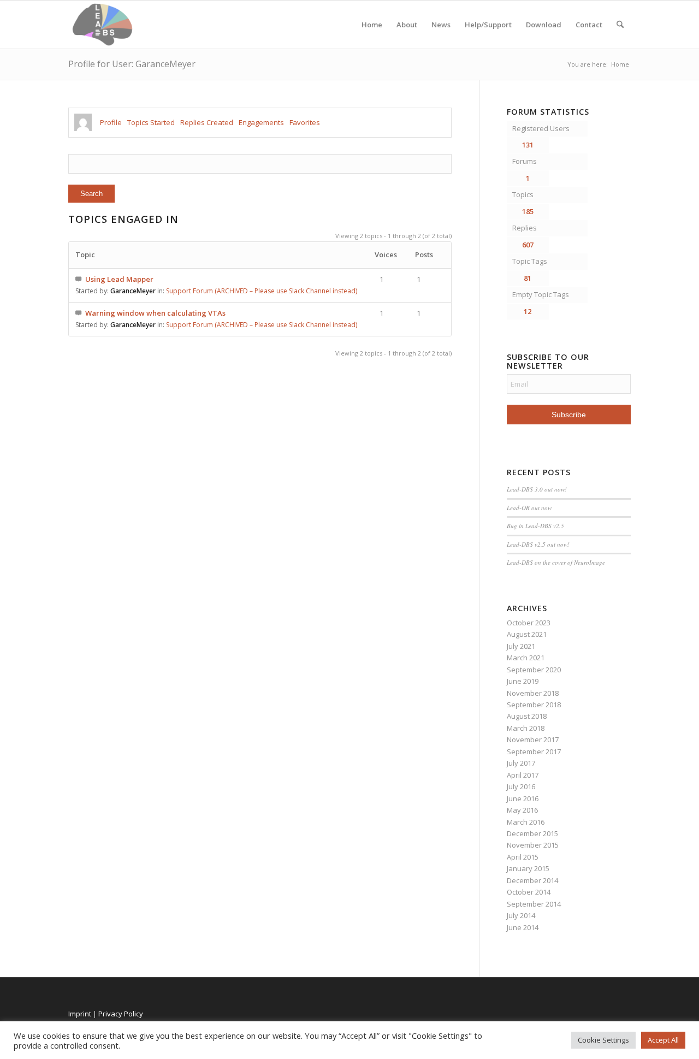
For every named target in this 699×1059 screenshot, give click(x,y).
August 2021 (527, 634)
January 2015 (528, 868)
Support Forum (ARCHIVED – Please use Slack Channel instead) (261, 290)
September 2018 (534, 704)
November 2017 (533, 739)
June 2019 (522, 681)
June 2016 (522, 798)
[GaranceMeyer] (83, 122)
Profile (111, 122)
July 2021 (521, 646)
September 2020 (534, 670)
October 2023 (528, 623)
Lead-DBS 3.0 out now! (537, 489)
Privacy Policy (120, 1014)
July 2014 (521, 915)
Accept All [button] (663, 1040)
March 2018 (525, 728)
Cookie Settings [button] (603, 1040)
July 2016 (521, 786)
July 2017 (521, 763)
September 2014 (534, 904)
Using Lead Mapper (119, 279)
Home (372, 24)
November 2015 (533, 845)
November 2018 (533, 693)
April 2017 (522, 775)
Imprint (79, 1014)
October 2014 (528, 892)
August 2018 (527, 716)
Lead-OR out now (529, 508)
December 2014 (532, 880)
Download (543, 24)
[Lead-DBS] (102, 25)
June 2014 (522, 927)
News (441, 24)
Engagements (261, 122)
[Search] (620, 25)
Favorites (304, 122)
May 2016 (522, 810)
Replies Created (206, 122)
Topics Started (151, 122)
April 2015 (522, 857)
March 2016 (525, 822)
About (406, 24)
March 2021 (525, 657)
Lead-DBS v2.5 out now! (538, 544)
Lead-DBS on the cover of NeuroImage (556, 562)
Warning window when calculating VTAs (155, 313)
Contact (589, 24)
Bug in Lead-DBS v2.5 (535, 526)
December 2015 (532, 833)
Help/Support (488, 24)
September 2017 (534, 751)
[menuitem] (620, 25)
